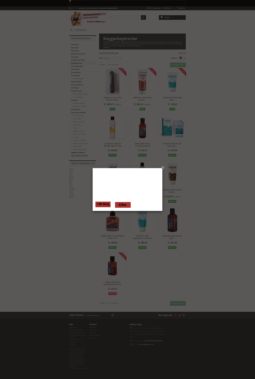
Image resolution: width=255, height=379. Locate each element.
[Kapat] (162, 167)
